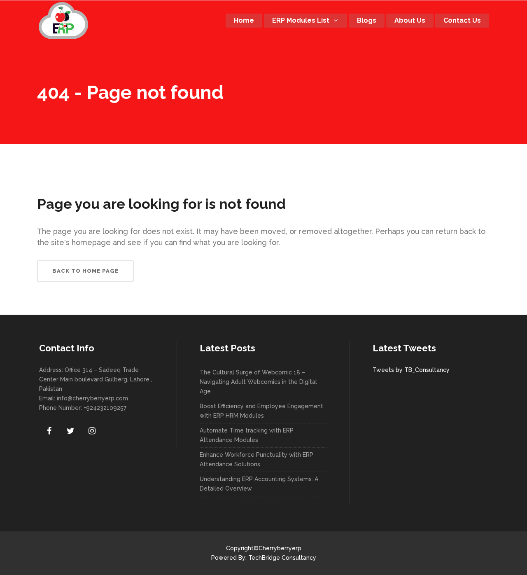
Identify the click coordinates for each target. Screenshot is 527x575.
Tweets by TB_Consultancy (411, 370)
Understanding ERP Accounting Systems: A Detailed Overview (259, 484)
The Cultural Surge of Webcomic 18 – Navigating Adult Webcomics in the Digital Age (258, 382)
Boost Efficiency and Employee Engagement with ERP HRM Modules (261, 411)
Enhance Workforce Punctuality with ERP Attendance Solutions (256, 459)
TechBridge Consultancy (282, 557)
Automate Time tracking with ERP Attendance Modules (247, 435)
